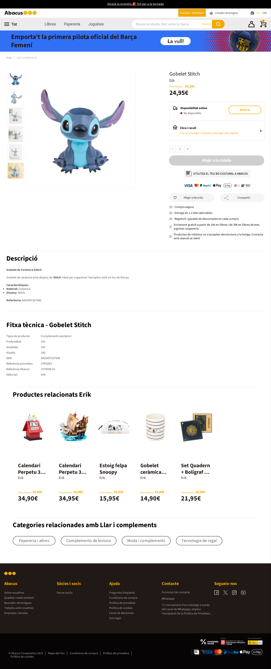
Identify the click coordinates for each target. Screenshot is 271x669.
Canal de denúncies (121, 613)
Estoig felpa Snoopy (113, 469)
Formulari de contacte (176, 592)
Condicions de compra (123, 598)
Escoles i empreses (192, 13)
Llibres (50, 24)
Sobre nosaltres (14, 593)
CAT (258, 13)
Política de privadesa (122, 603)
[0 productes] (263, 26)
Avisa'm (245, 110)
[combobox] (161, 24)
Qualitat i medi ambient (19, 598)
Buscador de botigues (18, 603)
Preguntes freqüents (122, 593)
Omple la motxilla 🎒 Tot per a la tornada (135, 4)
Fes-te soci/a (64, 593)
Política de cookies (121, 608)
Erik (171, 80)
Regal (9, 57)
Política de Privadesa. (197, 613)
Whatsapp (168, 599)
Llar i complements (27, 57)
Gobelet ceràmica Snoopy (150, 472)
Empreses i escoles (16, 613)
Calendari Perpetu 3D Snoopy (31, 472)
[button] (251, 25)
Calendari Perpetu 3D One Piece (72, 472)
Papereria (72, 24)
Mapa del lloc (56, 653)
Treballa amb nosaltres (18, 608)
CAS (265, 13)
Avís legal (115, 618)
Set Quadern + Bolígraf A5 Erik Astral (195, 472)
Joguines (96, 24)
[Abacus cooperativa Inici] (21, 14)
